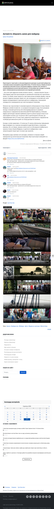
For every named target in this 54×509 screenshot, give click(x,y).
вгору (49, 329)
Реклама (11, 496)
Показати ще (27, 459)
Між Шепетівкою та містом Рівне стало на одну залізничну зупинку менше (20, 433)
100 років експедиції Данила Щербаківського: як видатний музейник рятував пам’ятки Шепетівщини (26, 438)
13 (27, 415)
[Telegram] (27, 496)
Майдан (22, 326)
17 (7, 417)
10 (7, 415)
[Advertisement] (27, 16)
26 (20, 419)
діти (27, 326)
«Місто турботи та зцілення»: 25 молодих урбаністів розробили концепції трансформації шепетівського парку (27, 453)
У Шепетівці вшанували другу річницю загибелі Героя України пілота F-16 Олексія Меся (23, 428)
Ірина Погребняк (8, 37)
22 (40, 417)
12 (20, 415)
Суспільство (10, 203)
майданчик (15, 326)
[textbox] (29, 154)
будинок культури (34, 326)
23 (46, 417)
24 (7, 419)
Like (8, 164)
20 (27, 417)
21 (33, 417)
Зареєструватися (42, 147)
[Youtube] (49, 496)
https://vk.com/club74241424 (16, 138)
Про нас (5, 496)
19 (20, 417)
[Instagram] (43, 496)
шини (8, 326)
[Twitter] (37, 496)
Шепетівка (44, 326)
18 (14, 417)
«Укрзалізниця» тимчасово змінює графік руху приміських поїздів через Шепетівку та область (25, 448)
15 (40, 415)
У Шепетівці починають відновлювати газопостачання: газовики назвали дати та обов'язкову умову (26, 443)
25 (14, 419)
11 (14, 415)
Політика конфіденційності (10, 499)
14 (33, 415)
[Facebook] (33, 496)
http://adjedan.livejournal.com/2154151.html (26, 168)
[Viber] (30, 496)
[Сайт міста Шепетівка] (7, 2)
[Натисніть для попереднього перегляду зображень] (27, 61)
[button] (52, 3)
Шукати (23, 372)
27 (27, 419)
